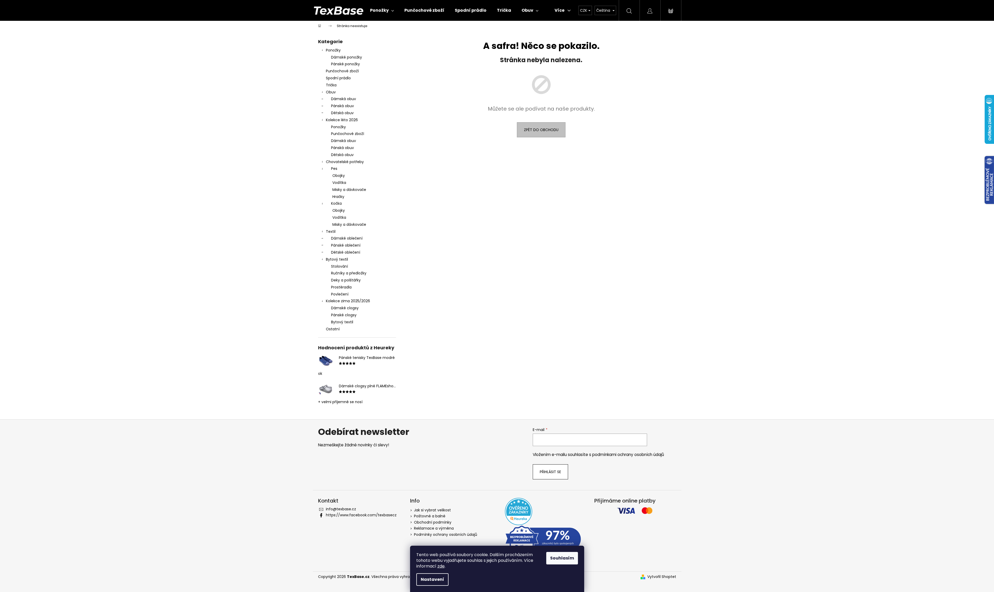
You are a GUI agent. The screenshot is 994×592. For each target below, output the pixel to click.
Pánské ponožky (345, 64)
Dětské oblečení (345, 252)
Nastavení (432, 579)
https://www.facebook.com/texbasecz (361, 515)
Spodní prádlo (338, 78)
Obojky (338, 175)
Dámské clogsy (345, 308)
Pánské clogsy (344, 315)
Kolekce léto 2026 (342, 120)
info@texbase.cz (341, 509)
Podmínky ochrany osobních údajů (445, 534)
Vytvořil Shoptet (661, 576)
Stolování (339, 266)
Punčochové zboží (342, 71)
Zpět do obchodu (541, 129)
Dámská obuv (343, 98)
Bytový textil (337, 259)
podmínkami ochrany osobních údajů (628, 454)
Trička (331, 85)
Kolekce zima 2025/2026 (348, 301)
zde (441, 566)
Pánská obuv (342, 105)
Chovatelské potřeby (345, 161)
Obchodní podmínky (432, 522)
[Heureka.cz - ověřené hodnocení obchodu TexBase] (518, 511)
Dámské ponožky (346, 57)
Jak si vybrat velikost (432, 510)
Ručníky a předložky (348, 273)
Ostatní (333, 329)
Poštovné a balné (429, 516)
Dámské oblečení (347, 238)
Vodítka (339, 182)
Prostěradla (341, 287)
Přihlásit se (550, 471)
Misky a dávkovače (349, 189)
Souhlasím (562, 558)
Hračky (338, 196)
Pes (334, 168)
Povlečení (339, 294)
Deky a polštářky (346, 280)
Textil (330, 231)
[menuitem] (382, 10)
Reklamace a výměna (434, 528)
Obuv (331, 92)
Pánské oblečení (345, 245)
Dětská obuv (342, 112)
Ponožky (333, 50)
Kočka (336, 203)
